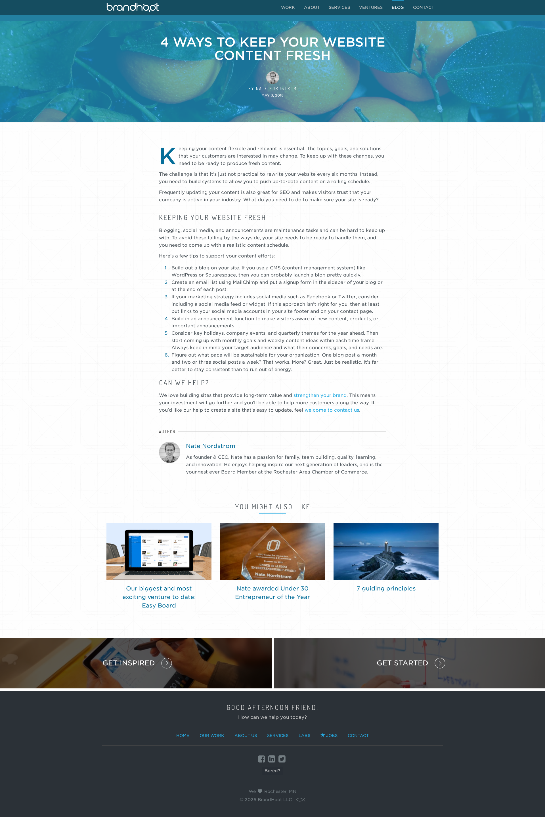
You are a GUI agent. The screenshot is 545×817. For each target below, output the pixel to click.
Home (182, 735)
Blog (398, 7)
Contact (423, 7)
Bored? (272, 770)
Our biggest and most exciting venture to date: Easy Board (159, 597)
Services (339, 7)
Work (288, 7)
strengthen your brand (320, 395)
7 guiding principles (386, 588)
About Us (245, 735)
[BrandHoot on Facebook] (261, 759)
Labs (304, 735)
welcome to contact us (332, 410)
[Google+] (271, 759)
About (312, 7)
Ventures (371, 7)
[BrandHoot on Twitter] (282, 759)
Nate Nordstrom (276, 88)
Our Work (212, 735)
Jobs (332, 735)
